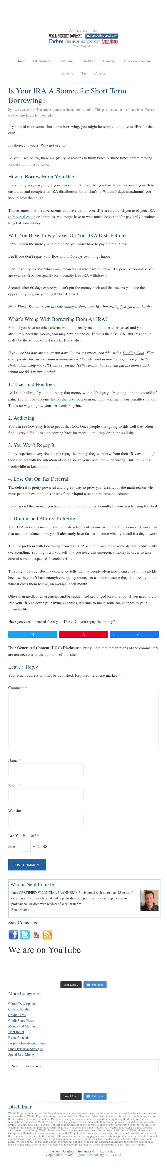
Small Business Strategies (25, 1048)
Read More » (20, 909)
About (56, 1151)
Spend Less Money (21, 1054)
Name (14, 760)
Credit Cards (17, 1014)
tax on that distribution (69, 399)
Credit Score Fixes (21, 1020)
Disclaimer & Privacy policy (95, 1151)
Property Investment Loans (26, 1043)
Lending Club (133, 352)
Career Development (22, 1003)
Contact (68, 1151)
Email (14, 785)
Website (14, 810)
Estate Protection (19, 1037)
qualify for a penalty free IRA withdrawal (74, 275)
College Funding (19, 1009)
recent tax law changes (58, 306)
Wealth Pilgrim (83, 17)
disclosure (27, 115)
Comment (17, 687)
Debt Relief (16, 1031)
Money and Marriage (22, 1026)
